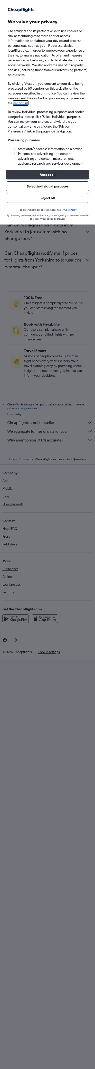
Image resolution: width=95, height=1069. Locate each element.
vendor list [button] (20, 103)
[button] (47, 174)
